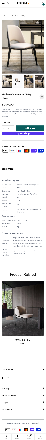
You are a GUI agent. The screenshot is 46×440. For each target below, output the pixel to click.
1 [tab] (15, 70)
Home (5, 16)
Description (8, 169)
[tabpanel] (23, 47)
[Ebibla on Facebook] (3, 378)
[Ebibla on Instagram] (8, 378)
